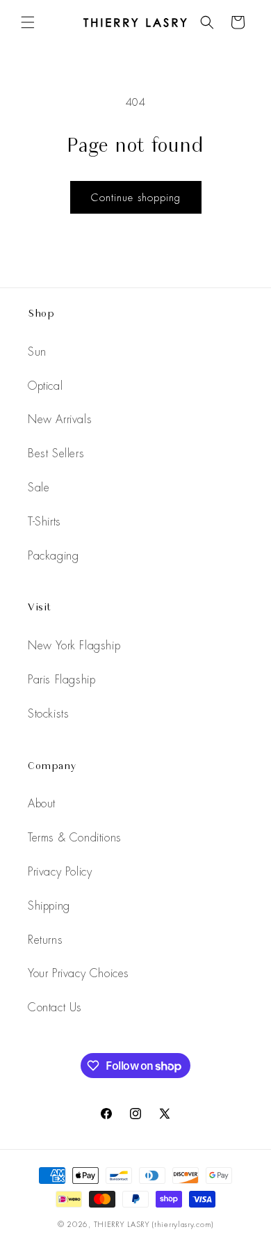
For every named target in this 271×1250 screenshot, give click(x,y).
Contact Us (55, 1007)
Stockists (48, 713)
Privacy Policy (60, 871)
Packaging (53, 555)
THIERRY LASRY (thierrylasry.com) (153, 1224)
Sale (38, 487)
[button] (28, 22)
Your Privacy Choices (78, 973)
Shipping (49, 906)
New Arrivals (60, 419)
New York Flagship (74, 645)
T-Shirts (44, 521)
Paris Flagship (61, 679)
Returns (45, 940)
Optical (45, 386)
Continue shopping (136, 198)
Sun (37, 352)
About (42, 803)
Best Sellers (56, 453)
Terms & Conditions (75, 837)
